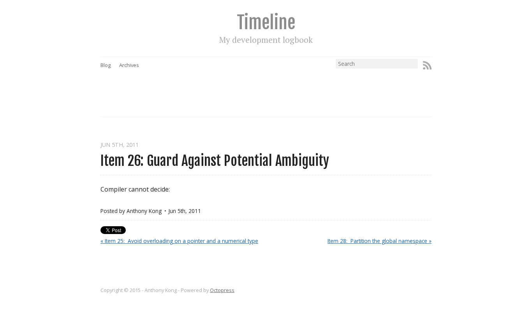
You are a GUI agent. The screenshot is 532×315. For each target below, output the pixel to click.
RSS (427, 65)
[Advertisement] (281, 86)
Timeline (266, 22)
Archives (129, 65)
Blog (105, 65)
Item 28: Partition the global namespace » (380, 241)
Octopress (222, 290)
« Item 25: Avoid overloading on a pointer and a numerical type (179, 241)
